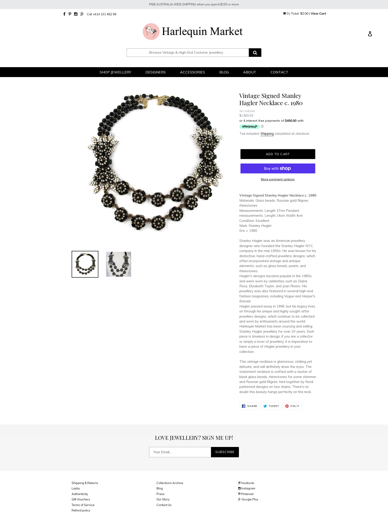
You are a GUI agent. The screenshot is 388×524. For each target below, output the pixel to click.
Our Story (163, 499)
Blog (160, 488)
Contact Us (164, 505)
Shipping (267, 133)
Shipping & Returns (85, 483)
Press (161, 494)
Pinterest (247, 494)
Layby (76, 488)
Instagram (248, 488)
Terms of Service (83, 505)
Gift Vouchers (81, 499)
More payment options (278, 179)
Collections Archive (170, 483)
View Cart (318, 13)
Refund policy (81, 510)
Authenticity (80, 494)
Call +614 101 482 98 (101, 14)
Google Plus (249, 499)
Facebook (247, 483)
